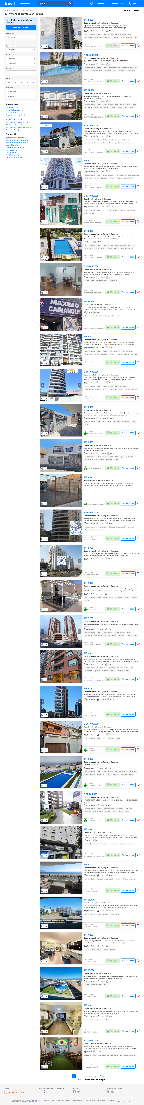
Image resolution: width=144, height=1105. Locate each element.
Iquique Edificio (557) (12, 145)
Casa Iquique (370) (12, 152)
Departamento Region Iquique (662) (17, 142)
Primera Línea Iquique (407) (15, 147)
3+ (27, 73)
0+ (9, 73)
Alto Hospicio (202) (12, 107)
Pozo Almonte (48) (12, 112)
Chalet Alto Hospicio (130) (14, 110)
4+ (33, 73)
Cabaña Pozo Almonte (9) (14, 125)
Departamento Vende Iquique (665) (17, 140)
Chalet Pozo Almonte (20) (14, 120)
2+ (21, 73)
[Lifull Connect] (15, 1093)
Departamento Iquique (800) (15, 138)
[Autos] (44, 1092)
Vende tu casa (118, 3)
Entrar (134, 3)
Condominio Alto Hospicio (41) (15, 115)
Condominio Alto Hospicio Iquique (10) (18, 122)
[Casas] (40, 1092)
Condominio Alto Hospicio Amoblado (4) (19, 127)
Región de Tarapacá (17, 10)
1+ (15, 73)
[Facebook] (74, 1092)
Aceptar (118, 1101)
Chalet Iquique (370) (12, 155)
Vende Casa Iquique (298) (14, 157)
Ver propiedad (128, 45)
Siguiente (104, 1076)
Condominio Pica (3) (12, 130)
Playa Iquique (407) (12, 150)
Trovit (6, 10)
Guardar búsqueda (21, 27)
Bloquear (127, 1101)
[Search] (69, 3)
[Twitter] (78, 1092)
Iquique (30, 10)
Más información (33, 1101)
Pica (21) (8, 117)
